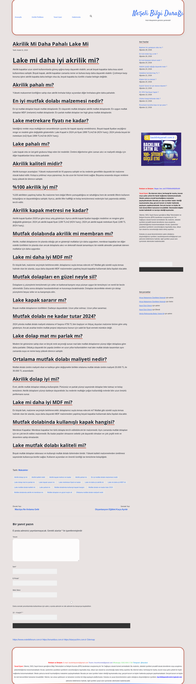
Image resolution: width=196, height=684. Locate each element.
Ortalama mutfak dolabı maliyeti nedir (89, 492)
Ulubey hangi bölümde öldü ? (150, 99)
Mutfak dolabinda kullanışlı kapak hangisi (69, 487)
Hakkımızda (76, 17)
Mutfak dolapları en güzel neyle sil (59, 492)
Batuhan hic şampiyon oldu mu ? (151, 47)
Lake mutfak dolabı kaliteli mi (24, 487)
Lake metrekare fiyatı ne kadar (70, 482)
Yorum (15, 537)
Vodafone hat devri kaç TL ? (149, 73)
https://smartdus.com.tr (52, 639)
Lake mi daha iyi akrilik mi (94, 482)
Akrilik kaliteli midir (38, 477)
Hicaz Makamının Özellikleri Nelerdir (152, 298)
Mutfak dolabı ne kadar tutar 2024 (101, 487)
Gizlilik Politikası (37, 17)
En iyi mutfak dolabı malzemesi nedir (104, 477)
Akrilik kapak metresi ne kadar (60, 477)
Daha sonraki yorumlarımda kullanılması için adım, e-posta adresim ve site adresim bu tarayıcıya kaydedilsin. (52, 606)
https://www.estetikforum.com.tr (27, 639)
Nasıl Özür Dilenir (145, 306)
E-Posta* (16, 578)
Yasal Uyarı (58, 17)
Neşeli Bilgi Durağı (158, 13)
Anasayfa (18, 17)
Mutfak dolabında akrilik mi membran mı (28, 492)
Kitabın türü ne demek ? (147, 79)
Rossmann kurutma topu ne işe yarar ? (153, 105)
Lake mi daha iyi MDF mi (117, 482)
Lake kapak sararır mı (47, 482)
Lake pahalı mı (44, 487)
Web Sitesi (16, 590)
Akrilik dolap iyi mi (20, 477)
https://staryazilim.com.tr (75, 639)
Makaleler (23, 470)
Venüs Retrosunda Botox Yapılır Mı (151, 314)
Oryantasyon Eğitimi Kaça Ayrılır (111, 509)
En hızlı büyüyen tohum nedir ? (150, 60)
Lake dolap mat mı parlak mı (24, 482)
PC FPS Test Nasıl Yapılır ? (149, 92)
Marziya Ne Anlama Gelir (27, 509)
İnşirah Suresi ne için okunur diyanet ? (153, 86)
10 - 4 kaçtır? (18, 613)
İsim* (14, 567)
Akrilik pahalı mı (81, 477)
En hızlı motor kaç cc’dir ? (148, 54)
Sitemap (91, 639)
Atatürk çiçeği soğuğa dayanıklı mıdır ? (153, 67)
